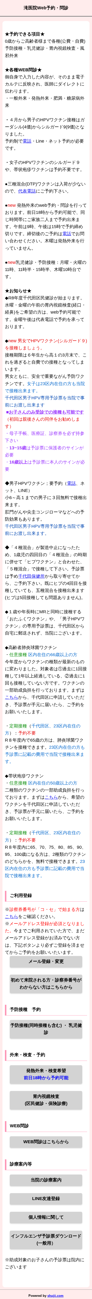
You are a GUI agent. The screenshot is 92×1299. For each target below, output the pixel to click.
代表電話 (27, 191)
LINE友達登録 (46, 1198)
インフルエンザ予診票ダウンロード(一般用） (46, 1240)
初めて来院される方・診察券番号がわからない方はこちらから (46, 984)
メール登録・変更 (46, 961)
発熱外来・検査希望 (46, 1074)
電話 (27, 141)
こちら (11, 697)
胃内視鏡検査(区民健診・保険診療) (46, 1100)
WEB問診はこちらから (46, 1141)
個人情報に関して (46, 1217)
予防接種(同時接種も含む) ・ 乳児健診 (46, 1029)
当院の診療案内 (46, 1179)
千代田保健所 (31, 576)
